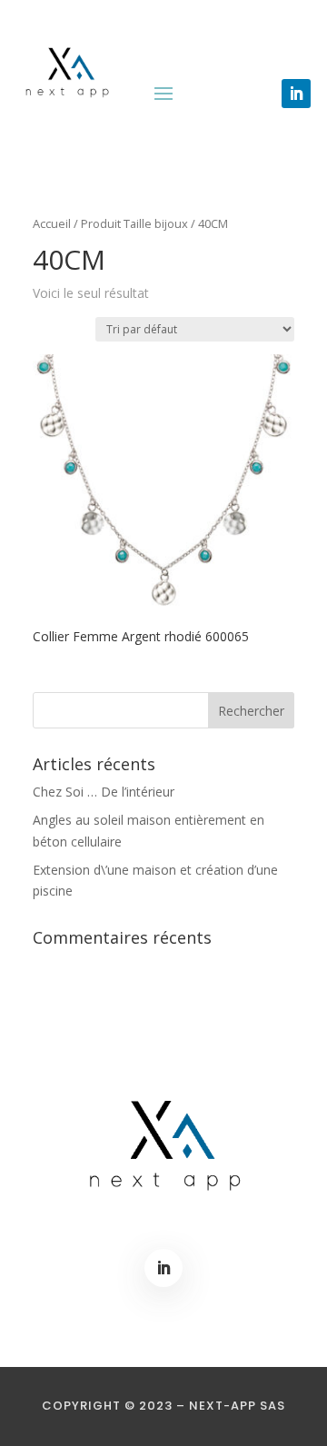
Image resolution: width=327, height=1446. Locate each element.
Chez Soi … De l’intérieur (103, 791)
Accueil (52, 223)
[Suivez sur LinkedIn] (296, 93)
